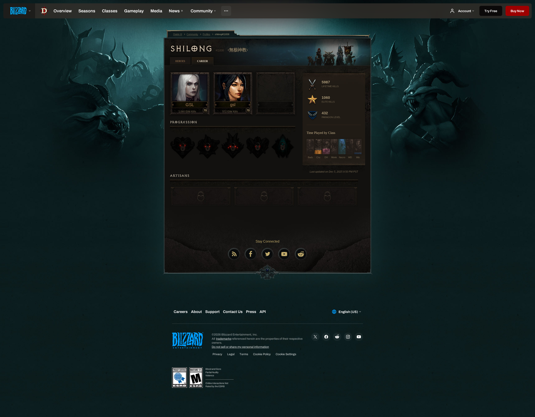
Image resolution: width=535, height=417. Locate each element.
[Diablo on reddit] (301, 254)
